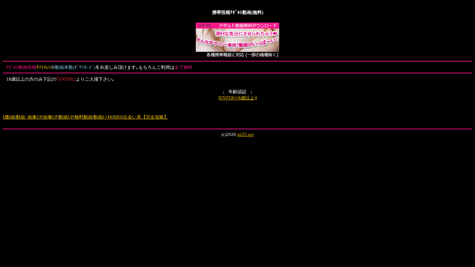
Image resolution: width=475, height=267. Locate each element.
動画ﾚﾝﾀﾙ (103, 117)
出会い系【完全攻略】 (145, 117)
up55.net (245, 134)
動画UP (66, 117)
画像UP (50, 117)
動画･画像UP (29, 117)
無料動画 (83, 117)
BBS (117, 117)
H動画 (9, 117)
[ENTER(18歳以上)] (237, 97)
